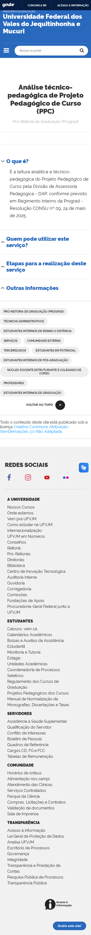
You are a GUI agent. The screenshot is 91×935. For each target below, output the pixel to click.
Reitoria (14, 548)
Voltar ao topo (39, 405)
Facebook (9, 477)
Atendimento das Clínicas (29, 784)
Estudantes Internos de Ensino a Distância (38, 331)
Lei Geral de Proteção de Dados (35, 836)
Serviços (10, 341)
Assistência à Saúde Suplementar (37, 721)
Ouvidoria (16, 583)
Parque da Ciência (23, 796)
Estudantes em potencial (56, 350)
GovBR (8, 5)
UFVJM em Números (26, 536)
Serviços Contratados (26, 790)
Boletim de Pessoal (24, 739)
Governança (18, 854)
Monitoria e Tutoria (24, 652)
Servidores (19, 713)
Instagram (28, 477)
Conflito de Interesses (26, 733)
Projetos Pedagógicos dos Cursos (38, 693)
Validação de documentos (31, 808)
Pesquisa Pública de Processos (35, 877)
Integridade (17, 859)
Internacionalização (24, 530)
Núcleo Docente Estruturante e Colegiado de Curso (44, 371)
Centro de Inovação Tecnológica (36, 571)
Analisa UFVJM (20, 842)
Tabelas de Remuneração (30, 756)
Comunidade (20, 765)
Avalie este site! (69, 926)
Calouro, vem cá (22, 629)
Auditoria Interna (22, 577)
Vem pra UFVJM (21, 519)
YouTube (47, 477)
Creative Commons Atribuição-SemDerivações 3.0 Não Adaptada (34, 429)
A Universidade (23, 499)
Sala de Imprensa (23, 814)
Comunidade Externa (44, 341)
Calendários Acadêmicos (29, 634)
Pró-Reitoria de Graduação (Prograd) (34, 311)
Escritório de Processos (28, 848)
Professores (14, 383)
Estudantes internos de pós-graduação (36, 360)
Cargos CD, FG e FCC (26, 750)
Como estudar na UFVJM (29, 524)
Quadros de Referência (28, 744)
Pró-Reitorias (19, 554)
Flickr (66, 477)
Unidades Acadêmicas (27, 664)
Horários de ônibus (24, 773)
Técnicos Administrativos (24, 321)
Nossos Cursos (21, 507)
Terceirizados (15, 350)
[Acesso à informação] (59, 905)
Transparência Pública (27, 883)
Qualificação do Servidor (29, 727)
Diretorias (15, 559)
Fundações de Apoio (25, 600)
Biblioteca (16, 565)
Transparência (23, 822)
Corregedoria (19, 589)
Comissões (17, 594)
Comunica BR (37, 5)
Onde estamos (20, 513)
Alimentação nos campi (28, 779)
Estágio (14, 658)
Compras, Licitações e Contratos (36, 802)
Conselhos (16, 542)
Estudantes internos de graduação (32, 393)
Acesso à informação (73, 5)
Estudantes (20, 621)
